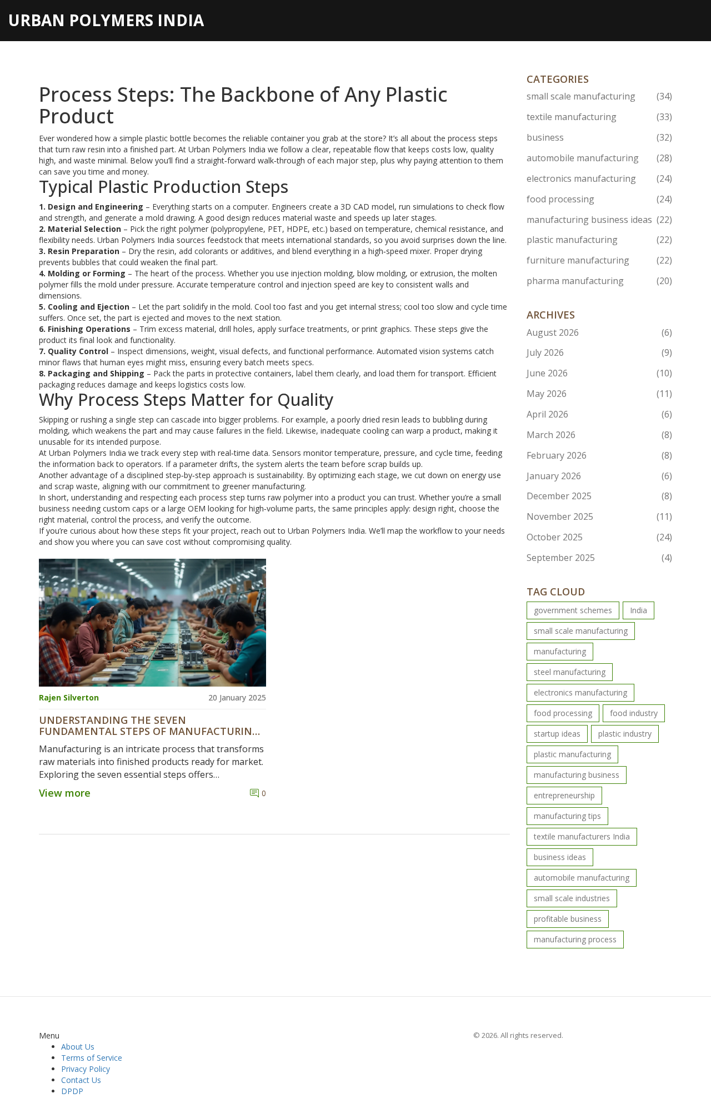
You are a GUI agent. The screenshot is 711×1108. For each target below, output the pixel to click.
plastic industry (625, 733)
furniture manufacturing (600, 260)
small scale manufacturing (600, 96)
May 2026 (600, 393)
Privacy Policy (85, 1069)
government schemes (573, 610)
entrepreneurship (564, 795)
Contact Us (81, 1080)
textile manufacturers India (582, 836)
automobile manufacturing (600, 158)
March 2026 (600, 435)
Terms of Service (91, 1057)
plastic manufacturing (600, 239)
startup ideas (557, 733)
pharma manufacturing (600, 281)
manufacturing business (576, 774)
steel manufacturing (569, 672)
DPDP (72, 1091)
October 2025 (600, 537)
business (600, 137)
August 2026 (600, 332)
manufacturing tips (567, 816)
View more (65, 792)
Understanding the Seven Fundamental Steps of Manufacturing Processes (149, 726)
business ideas (560, 857)
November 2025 (600, 516)
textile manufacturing (600, 117)
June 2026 (600, 373)
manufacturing (560, 651)
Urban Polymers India (106, 20)
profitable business (568, 918)
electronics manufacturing (600, 178)
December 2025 (600, 496)
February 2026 (600, 455)
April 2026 (600, 414)
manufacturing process (575, 939)
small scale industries (572, 898)
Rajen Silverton (69, 697)
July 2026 (600, 352)
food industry (634, 713)
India (638, 610)
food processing (600, 199)
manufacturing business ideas (600, 219)
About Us (77, 1046)
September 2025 (600, 557)
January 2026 (600, 476)
